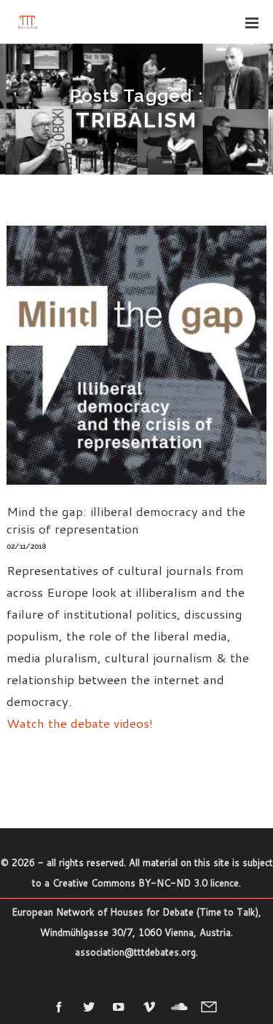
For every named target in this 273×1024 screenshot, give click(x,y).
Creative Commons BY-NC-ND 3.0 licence (145, 882)
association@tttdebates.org (135, 951)
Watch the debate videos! (80, 722)
